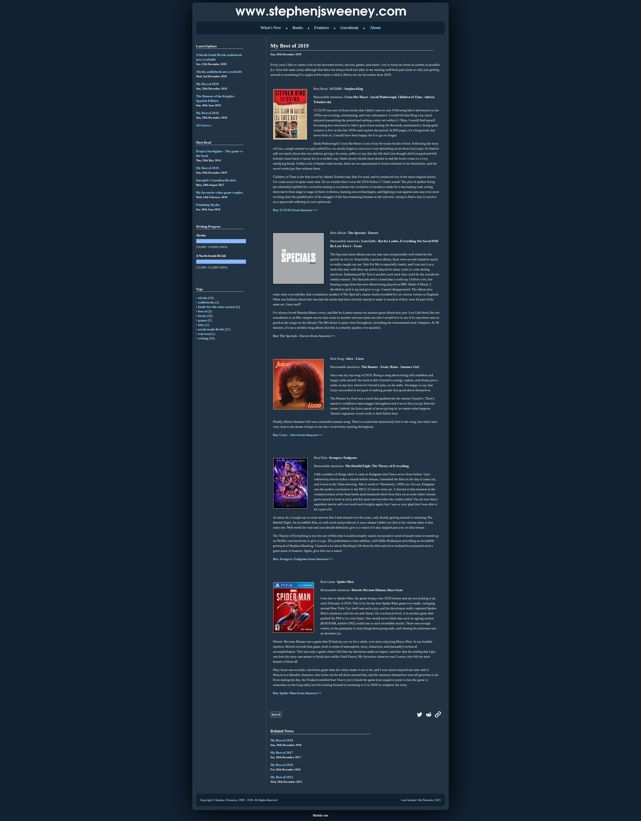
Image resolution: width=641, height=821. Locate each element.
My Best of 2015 (281, 777)
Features (321, 28)
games (202, 320)
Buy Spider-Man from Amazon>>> (297, 693)
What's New (270, 28)
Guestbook (349, 28)
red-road (204, 334)
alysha (202, 298)
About (375, 28)
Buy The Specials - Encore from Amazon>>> (304, 336)
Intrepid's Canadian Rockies (216, 180)
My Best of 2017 (281, 752)
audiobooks (206, 302)
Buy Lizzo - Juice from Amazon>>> (298, 435)
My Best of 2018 (207, 113)
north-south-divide (211, 329)
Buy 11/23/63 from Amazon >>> (295, 210)
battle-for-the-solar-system (216, 307)
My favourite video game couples (219, 192)
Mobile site (320, 815)
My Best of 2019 (207, 84)
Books (297, 28)
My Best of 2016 (281, 765)
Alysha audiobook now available (219, 72)
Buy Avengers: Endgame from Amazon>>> (303, 559)
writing (203, 338)
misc (201, 325)
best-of (202, 311)
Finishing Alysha (208, 205)
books (202, 316)
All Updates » (204, 125)
